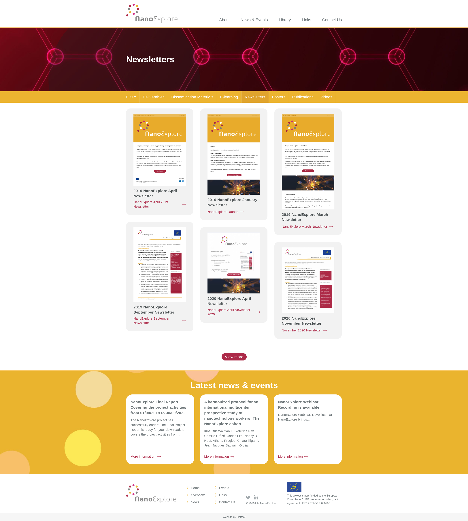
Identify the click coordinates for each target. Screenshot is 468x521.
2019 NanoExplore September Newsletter (153, 309)
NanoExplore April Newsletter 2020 (228, 312)
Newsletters (255, 97)
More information (143, 456)
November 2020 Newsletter (302, 330)
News (195, 502)
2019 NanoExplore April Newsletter (155, 193)
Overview (198, 495)
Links (223, 495)
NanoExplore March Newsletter (304, 226)
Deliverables (154, 97)
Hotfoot (241, 516)
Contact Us (227, 502)
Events (224, 488)
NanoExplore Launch (222, 212)
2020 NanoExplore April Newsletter (229, 301)
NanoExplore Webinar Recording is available (298, 404)
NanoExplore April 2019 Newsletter (150, 204)
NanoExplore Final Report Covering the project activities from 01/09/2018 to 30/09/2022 (158, 407)
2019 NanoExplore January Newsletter (232, 202)
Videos (326, 97)
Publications (303, 97)
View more (234, 357)
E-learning (229, 97)
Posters (278, 97)
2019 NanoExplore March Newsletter (305, 217)
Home (195, 488)
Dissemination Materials (192, 97)
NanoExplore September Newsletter (151, 321)
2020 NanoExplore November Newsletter (301, 320)
